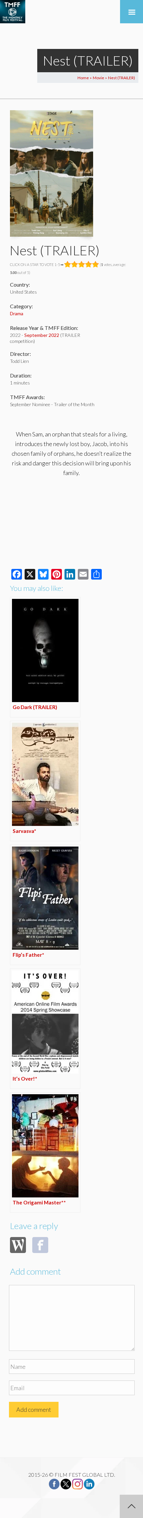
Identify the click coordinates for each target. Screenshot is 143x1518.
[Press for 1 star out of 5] (67, 264)
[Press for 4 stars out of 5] (88, 264)
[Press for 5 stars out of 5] (95, 264)
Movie (98, 77)
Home (83, 77)
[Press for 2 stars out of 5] (74, 264)
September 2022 (41, 335)
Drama (16, 313)
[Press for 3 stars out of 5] (81, 264)
